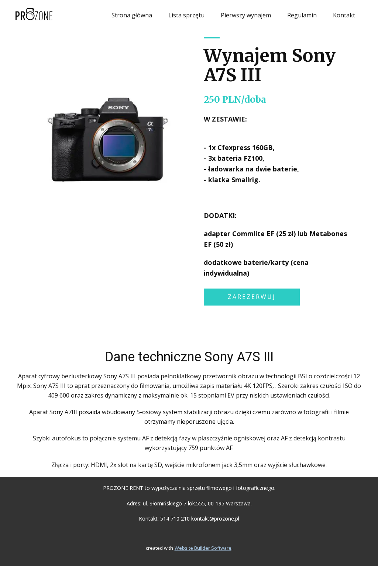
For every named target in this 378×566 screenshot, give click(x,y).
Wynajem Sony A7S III (270, 65)
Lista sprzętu (186, 15)
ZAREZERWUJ (252, 297)
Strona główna (131, 15)
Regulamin (302, 15)
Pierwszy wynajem (246, 15)
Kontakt (344, 15)
